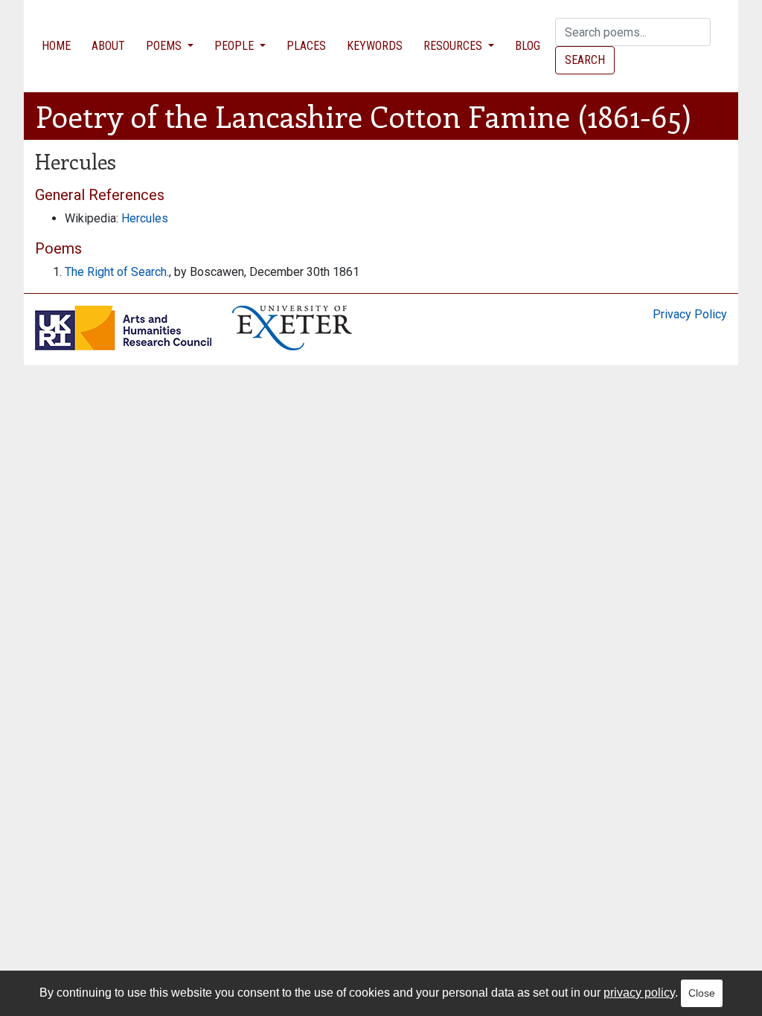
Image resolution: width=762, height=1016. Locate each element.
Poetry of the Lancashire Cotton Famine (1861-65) (363, 115)
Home (56, 46)
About (108, 46)
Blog (527, 46)
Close (701, 993)
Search (585, 60)
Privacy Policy (690, 314)
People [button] (235, 46)
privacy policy (639, 992)
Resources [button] (454, 46)
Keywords (375, 46)
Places (306, 46)
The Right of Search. (117, 272)
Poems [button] (165, 46)
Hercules (144, 218)
